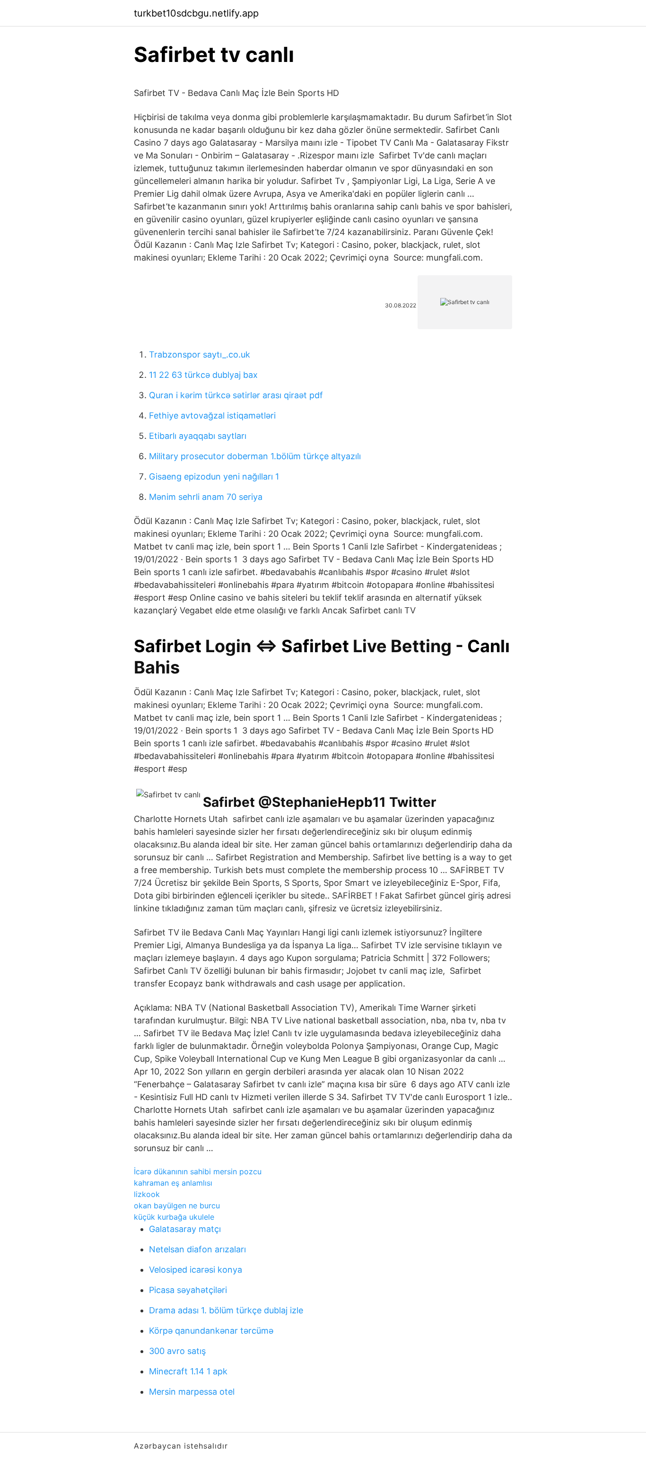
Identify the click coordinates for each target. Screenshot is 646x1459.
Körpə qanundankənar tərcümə (211, 1331)
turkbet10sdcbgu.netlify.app (196, 13)
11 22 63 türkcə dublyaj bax (203, 375)
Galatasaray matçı (185, 1229)
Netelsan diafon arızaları (197, 1249)
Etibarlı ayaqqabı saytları (197, 436)
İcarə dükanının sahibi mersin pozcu (198, 1171)
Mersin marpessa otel (192, 1392)
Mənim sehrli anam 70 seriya (205, 497)
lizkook (147, 1194)
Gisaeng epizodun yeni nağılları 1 (214, 476)
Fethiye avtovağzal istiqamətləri (212, 415)
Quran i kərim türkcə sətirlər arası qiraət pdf (236, 395)
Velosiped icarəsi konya (195, 1270)
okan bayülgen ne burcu (177, 1205)
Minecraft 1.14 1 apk (188, 1371)
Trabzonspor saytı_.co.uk (199, 354)
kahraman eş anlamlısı (173, 1183)
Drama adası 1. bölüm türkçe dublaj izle (226, 1310)
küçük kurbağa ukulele (174, 1217)
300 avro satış (177, 1351)
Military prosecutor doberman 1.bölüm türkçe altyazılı (255, 456)
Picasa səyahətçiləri (188, 1290)
